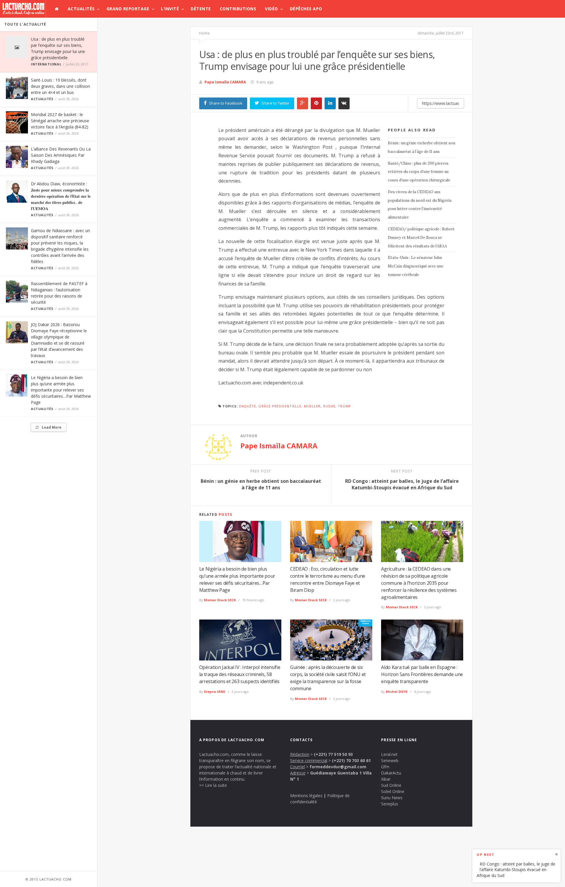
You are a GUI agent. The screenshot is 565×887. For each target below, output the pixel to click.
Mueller (312, 406)
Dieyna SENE (214, 691)
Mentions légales (306, 795)
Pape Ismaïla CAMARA (225, 82)
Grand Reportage (128, 8)
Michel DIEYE (397, 691)
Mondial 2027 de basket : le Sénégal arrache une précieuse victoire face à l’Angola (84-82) (60, 121)
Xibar (385, 779)
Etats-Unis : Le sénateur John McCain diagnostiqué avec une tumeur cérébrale (415, 266)
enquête (247, 406)
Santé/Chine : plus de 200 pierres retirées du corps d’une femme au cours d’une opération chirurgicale (419, 172)
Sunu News (392, 797)
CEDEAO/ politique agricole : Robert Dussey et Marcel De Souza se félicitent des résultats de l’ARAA (421, 238)
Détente (201, 8)
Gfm (385, 766)
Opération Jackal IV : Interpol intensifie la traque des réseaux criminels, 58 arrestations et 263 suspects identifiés (239, 674)
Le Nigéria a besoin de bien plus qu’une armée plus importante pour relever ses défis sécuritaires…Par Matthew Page (61, 390)
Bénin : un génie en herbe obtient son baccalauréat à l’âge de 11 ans (421, 147)
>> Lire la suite (213, 785)
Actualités (81, 8)
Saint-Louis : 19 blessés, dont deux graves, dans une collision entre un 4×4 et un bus (60, 86)
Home (204, 33)
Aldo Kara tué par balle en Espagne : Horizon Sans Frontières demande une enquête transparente (422, 674)
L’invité (170, 8)
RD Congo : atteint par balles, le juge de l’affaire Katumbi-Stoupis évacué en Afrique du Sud (516, 869)
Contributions (238, 8)
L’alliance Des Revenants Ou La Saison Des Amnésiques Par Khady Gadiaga (61, 155)
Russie (329, 406)
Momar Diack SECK (220, 600)
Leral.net (389, 754)
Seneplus (389, 804)
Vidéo (271, 8)
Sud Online (391, 785)
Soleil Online (392, 791)
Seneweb (389, 760)
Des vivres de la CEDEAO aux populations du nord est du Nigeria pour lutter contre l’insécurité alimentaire (419, 204)
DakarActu (391, 773)
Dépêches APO (306, 8)
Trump (344, 406)
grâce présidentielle (279, 406)
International (46, 64)
